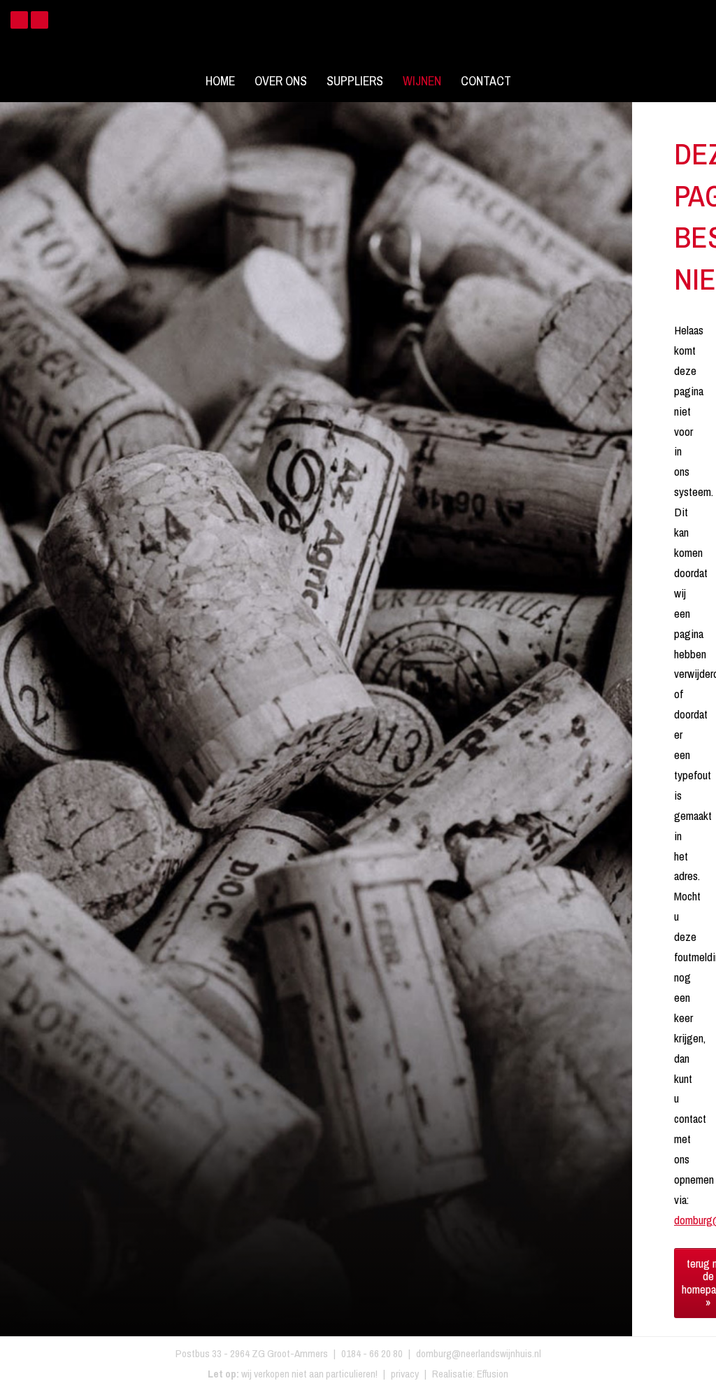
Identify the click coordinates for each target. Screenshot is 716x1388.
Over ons (281, 81)
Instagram (39, 20)
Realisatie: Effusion (470, 1373)
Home (220, 81)
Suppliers (355, 81)
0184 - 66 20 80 (372, 1353)
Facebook (19, 20)
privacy (405, 1373)
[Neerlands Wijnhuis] (358, 34)
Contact (486, 81)
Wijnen (422, 81)
